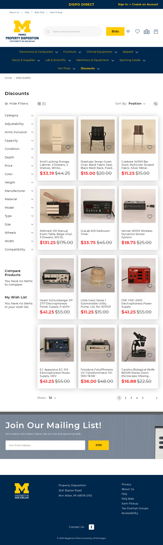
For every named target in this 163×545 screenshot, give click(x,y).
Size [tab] (8, 224)
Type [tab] (8, 216)
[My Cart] (155, 31)
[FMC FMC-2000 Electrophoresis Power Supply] (138, 275)
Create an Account (145, 4)
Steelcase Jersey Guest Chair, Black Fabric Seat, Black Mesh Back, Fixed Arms (97, 165)
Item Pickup (56, 12)
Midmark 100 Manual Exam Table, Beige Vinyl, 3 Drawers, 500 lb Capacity (56, 234)
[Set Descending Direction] (155, 103)
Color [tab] (9, 174)
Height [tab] (10, 182)
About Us (14, 12)
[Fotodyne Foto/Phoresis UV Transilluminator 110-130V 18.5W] (98, 345)
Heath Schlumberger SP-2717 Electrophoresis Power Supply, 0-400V (57, 303)
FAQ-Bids (128, 498)
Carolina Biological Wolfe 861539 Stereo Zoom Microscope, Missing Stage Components (138, 373)
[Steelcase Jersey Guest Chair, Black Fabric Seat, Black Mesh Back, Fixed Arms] (98, 136)
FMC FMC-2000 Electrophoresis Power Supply (136, 303)
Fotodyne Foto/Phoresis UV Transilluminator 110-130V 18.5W (97, 373)
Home (8, 78)
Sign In (123, 4)
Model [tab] (9, 207)
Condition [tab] (12, 149)
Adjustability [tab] (14, 124)
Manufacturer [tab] (15, 191)
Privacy (126, 484)
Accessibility (130, 513)
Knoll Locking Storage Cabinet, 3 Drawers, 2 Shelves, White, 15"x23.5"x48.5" (54, 165)
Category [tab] (11, 115)
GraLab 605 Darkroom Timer (95, 232)
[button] (138, 104)
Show (41, 398)
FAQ (27, 12)
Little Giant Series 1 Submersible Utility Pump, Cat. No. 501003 (96, 303)
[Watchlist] (128, 31)
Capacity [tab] (11, 140)
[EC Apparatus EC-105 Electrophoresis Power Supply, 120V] (57, 345)
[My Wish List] (137, 31)
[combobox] (72, 31)
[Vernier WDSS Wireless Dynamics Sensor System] (138, 206)
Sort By (120, 103)
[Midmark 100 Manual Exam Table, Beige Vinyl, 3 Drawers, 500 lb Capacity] (57, 206)
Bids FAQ (39, 12)
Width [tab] (9, 241)
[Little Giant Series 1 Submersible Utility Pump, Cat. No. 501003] (98, 275)
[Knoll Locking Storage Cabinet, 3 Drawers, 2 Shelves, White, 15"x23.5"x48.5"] (57, 136)
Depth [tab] (9, 157)
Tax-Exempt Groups (135, 508)
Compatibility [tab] (15, 249)
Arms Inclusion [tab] (16, 132)
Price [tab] (8, 165)
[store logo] (22, 31)
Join (99, 445)
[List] (44, 104)
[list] (81, 60)
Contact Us (76, 527)
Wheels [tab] (10, 233)
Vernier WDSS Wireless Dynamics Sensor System (136, 234)
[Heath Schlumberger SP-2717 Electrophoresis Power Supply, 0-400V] (57, 275)
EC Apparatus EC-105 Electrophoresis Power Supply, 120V (55, 373)
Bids (115, 31)
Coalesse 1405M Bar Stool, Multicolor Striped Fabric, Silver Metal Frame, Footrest (137, 165)
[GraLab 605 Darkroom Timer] (98, 206)
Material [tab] (11, 199)
